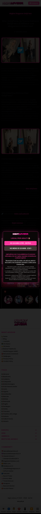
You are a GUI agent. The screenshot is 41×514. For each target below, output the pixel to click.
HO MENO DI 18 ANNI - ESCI (20, 248)
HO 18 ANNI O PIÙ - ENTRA (20, 243)
